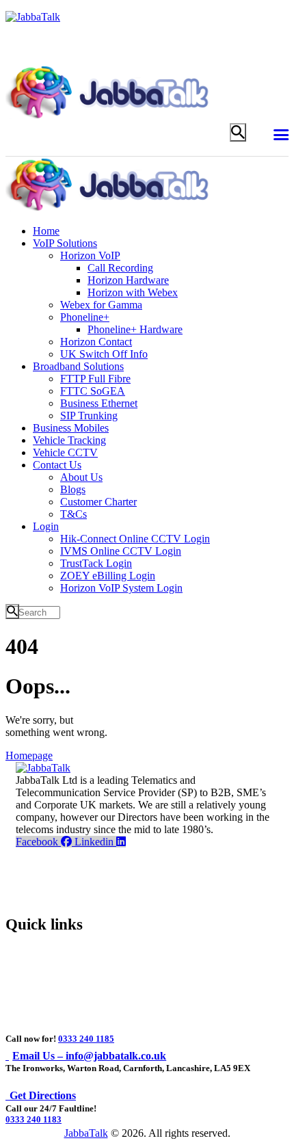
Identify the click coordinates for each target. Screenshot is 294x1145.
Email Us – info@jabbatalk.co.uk (89, 1056)
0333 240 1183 (33, 1119)
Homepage (29, 755)
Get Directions (43, 1095)
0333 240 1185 (86, 1039)
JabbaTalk (86, 1133)
